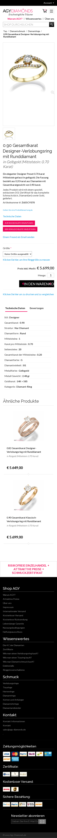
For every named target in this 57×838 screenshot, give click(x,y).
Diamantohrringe (11, 704)
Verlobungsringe (11, 683)
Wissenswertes (33, 18)
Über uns (49, 18)
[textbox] (28, 24)
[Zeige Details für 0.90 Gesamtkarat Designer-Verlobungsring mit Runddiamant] (9, 134)
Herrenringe (8, 691)
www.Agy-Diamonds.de (15, 835)
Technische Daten (12, 216)
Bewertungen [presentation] (37, 308)
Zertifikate (8, 649)
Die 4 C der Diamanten (13, 645)
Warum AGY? (14, 18)
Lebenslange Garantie (13, 623)
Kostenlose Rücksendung (15, 619)
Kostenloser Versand (13, 615)
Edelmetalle (8, 665)
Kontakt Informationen (14, 721)
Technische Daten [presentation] (15, 308)
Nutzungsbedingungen (14, 627)
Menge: (42, 275)
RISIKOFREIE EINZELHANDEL (27, 565)
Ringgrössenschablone (14, 670)
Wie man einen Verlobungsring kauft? (20, 653)
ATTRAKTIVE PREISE (27, 569)
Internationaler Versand (14, 611)
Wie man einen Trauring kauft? (17, 657)
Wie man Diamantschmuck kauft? (18, 661)
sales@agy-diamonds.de (14, 729)
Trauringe (7, 687)
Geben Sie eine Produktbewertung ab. (18, 210)
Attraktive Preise (11, 599)
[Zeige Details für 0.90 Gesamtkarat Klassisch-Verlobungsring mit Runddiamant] (28, 495)
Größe (6, 248)
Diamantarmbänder (12, 708)
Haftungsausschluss (12, 632)
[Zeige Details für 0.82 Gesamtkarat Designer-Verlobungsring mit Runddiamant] (28, 426)
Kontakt (7, 725)
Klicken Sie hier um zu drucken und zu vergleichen (28, 294)
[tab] (15, 308)
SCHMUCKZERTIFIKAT (27, 572)
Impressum (8, 607)
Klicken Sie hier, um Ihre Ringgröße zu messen (26, 259)
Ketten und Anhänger (13, 699)
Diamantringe (9, 695)
